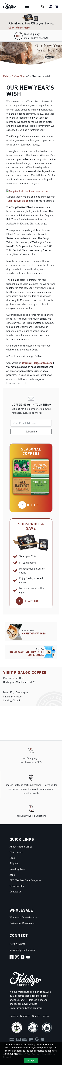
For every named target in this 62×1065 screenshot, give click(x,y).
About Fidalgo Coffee (21, 846)
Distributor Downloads (22, 923)
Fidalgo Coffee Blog (14, 76)
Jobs (12, 874)
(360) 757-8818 (17, 944)
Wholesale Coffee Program (24, 917)
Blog (12, 857)
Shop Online (16, 852)
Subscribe (31, 431)
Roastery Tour (17, 869)
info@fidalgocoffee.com (22, 950)
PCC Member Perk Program (25, 880)
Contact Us (15, 891)
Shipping (14, 863)
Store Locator (17, 886)
